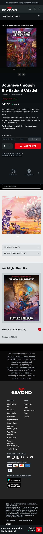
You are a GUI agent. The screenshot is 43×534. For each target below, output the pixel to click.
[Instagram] (13, 457)
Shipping (10, 410)
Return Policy (11, 413)
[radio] (8, 139)
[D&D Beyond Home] (9, 9)
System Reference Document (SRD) (13, 443)
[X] (27, 457)
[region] (21, 47)
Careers (26, 407)
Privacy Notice (23, 373)
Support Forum (12, 420)
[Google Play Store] (14, 480)
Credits (26, 416)
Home (4, 25)
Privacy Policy (11, 520)
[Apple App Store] (14, 486)
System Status (12, 423)
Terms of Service (25, 520)
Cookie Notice (12, 449)
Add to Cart (30, 146)
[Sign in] (34, 9)
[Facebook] (18, 457)
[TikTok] (36, 457)
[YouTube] (31, 457)
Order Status (11, 438)
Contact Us (28, 404)
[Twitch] (22, 457)
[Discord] (8, 457)
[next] (39, 49)
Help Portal (11, 416)
